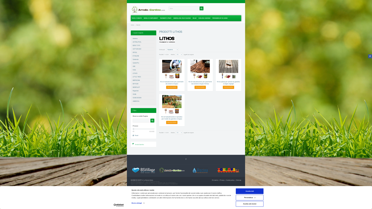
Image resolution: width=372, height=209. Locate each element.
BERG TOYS (136, 45)
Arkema (135, 38)
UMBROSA (136, 101)
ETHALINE (136, 56)
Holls (134, 70)
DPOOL (135, 52)
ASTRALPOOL (137, 42)
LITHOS (135, 73)
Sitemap (238, 180)
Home (132, 25)
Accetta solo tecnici (249, 204)
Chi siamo (215, 180)
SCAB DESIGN (137, 98)
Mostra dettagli (137, 203)
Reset (136, 135)
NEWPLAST (136, 87)
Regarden (136, 91)
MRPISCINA (136, 80)
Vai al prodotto (171, 87)
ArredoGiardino (139, 144)
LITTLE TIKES (137, 77)
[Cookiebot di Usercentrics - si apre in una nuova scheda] (118, 205)
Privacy (222, 180)
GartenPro (136, 63)
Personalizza (248, 197)
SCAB (134, 94)
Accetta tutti (250, 191)
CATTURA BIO (137, 49)
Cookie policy (230, 180)
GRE (134, 66)
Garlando (136, 59)
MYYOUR (135, 84)
